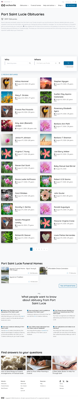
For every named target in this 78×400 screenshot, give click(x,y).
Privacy (61, 386)
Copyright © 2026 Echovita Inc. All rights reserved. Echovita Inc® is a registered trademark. (27, 398)
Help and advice (48, 5)
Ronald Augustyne (62, 207)
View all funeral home (67, 286)
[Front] (8, 5)
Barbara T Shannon (62, 137)
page (22, 316)
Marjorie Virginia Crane (64, 221)
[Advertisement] (39, 44)
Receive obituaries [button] (10, 74)
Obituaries (23, 5)
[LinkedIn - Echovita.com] (67, 381)
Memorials (23, 383)
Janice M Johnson (23, 137)
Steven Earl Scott (22, 165)
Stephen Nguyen (61, 81)
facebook (44, 330)
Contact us (68, 2)
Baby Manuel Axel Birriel (64, 166)
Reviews (62, 388)
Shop (60, 5)
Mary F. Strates (21, 95)
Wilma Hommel (21, 81)
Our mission (24, 386)
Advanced (69, 67)
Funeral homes (36, 5)
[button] (6, 2)
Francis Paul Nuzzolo (24, 109)
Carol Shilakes (21, 193)
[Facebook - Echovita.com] (60, 381)
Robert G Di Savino (62, 179)
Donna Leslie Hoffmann (25, 179)
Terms (61, 383)
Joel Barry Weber (61, 151)
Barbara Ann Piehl (62, 124)
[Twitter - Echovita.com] (63, 381)
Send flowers (72, 5)
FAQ (63, 2)
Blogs (22, 388)
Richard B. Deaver (23, 235)
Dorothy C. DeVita (23, 207)
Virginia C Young (22, 151)
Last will (23, 390)
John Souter (59, 193)
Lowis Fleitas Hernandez (64, 235)
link (35, 316)
